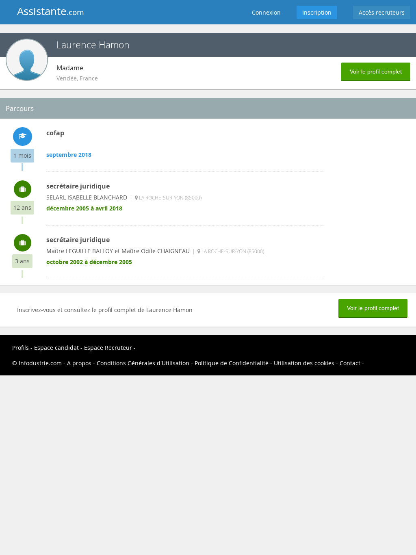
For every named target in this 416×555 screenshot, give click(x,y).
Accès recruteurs (382, 12)
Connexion (266, 12)
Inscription (317, 12)
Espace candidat (56, 347)
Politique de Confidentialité (232, 363)
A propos (80, 363)
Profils (20, 347)
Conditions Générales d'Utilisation (143, 363)
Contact (351, 363)
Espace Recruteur (109, 347)
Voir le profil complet (376, 71)
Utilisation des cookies (304, 363)
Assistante (50, 11)
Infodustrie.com (40, 363)
